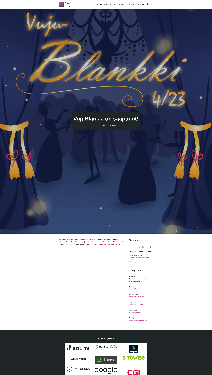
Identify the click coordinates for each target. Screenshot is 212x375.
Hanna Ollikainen (103, 125)
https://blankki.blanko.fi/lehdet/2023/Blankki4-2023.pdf (104, 244)
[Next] (150, 247)
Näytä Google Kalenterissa (136, 262)
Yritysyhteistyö (122, 4)
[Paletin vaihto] (147, 4)
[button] (107, 4)
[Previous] (131, 247)
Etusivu (99, 4)
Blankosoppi (140, 4)
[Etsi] (152, 4)
